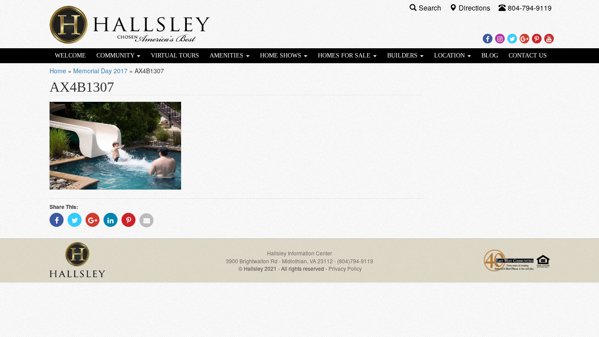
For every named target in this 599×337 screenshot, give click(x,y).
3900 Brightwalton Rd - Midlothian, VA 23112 (280, 261)
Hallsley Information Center (299, 253)
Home (58, 70)
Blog (489, 55)
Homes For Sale (345, 55)
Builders (403, 55)
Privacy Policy (345, 268)
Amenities (227, 55)
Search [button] (431, 8)
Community (116, 55)
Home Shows (281, 55)
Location (450, 55)
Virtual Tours (175, 55)
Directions (475, 8)
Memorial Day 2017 (100, 70)
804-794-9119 (530, 8)
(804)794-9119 (355, 261)
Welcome (70, 55)
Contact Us (528, 55)
